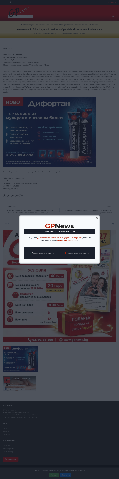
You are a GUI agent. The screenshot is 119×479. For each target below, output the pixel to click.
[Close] (97, 218)
